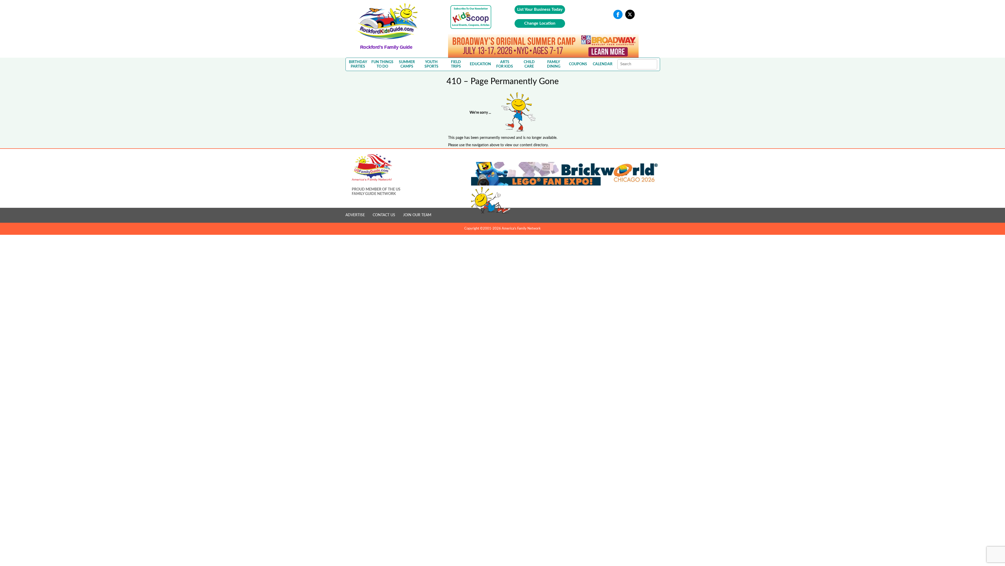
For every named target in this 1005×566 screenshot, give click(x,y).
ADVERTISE (355, 215)
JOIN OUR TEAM (417, 215)
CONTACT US (384, 215)
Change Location (539, 23)
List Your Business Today (539, 9)
